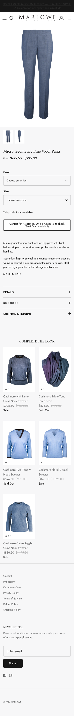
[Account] (60, 18)
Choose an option (17, 180)
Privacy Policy (10, 593)
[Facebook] (4, 675)
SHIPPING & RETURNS (17, 314)
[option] (37, 75)
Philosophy (9, 582)
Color (6, 172)
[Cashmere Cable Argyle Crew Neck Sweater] (19, 516)
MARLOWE (16, 702)
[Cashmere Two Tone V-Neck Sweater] (19, 443)
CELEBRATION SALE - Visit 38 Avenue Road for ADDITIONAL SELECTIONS (37, 7)
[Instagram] (10, 675)
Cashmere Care (12, 587)
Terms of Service (12, 598)
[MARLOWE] (37, 18)
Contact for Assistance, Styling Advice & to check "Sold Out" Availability (37, 225)
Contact (7, 576)
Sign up (13, 663)
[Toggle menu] (4, 18)
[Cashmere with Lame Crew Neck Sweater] (19, 369)
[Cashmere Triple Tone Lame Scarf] (55, 369)
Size (6, 191)
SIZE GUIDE (10, 303)
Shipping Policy (12, 610)
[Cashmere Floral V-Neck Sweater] (55, 443)
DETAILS (8, 292)
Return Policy (10, 604)
